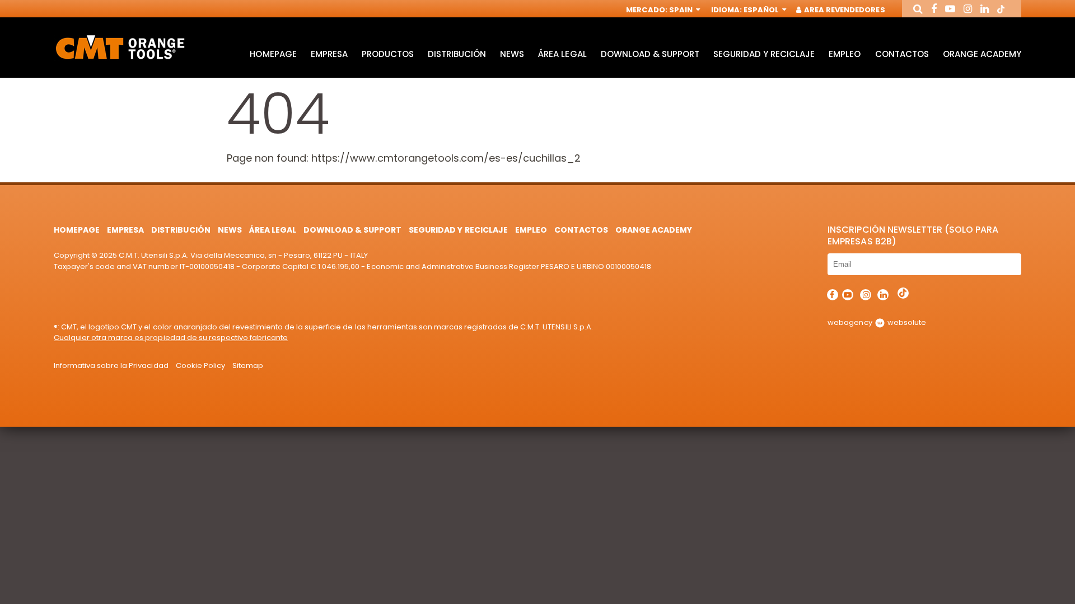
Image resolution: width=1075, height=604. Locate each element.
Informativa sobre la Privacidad (111, 365)
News (512, 54)
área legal (562, 54)
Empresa (329, 54)
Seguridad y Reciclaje (764, 54)
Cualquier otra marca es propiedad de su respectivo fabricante (171, 337)
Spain (681, 9)
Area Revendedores (843, 9)
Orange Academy (982, 54)
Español (762, 9)
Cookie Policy (200, 365)
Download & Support (650, 54)
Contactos (902, 54)
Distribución (457, 54)
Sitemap (247, 365)
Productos (388, 54)
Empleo (845, 54)
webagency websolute (877, 322)
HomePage (273, 54)
